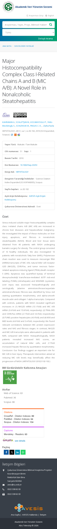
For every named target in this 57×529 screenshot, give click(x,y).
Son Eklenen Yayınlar (24, 46)
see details (20, 440)
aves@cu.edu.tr (14, 484)
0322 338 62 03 (14, 489)
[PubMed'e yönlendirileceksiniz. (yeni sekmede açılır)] (12, 134)
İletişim (43, 514)
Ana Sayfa (7, 46)
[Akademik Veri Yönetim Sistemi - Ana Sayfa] (8, 7)
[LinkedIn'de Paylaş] (17, 452)
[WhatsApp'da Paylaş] (23, 452)
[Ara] (51, 24)
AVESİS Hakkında (29, 514)
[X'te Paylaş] (11, 452)
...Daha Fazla (48, 125)
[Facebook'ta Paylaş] (6, 452)
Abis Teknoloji (25, 525)
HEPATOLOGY (22, 171)
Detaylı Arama (45, 38)
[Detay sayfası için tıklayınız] (9, 377)
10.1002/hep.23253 (28, 165)
